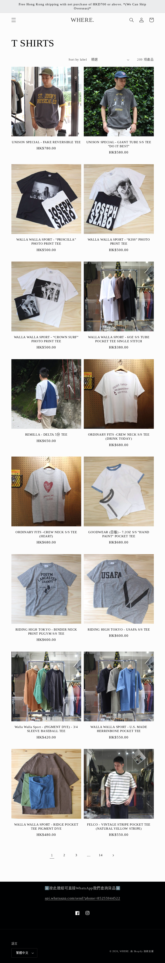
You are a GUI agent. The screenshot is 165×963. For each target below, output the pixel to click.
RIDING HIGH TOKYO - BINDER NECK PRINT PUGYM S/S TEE (46, 631)
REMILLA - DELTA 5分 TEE (46, 434)
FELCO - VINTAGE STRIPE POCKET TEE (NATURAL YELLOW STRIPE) (118, 826)
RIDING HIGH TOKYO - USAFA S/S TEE (119, 629)
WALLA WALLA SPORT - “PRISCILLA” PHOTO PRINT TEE (46, 241)
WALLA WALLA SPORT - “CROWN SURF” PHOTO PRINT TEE (46, 339)
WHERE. (125, 951)
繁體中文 (22, 952)
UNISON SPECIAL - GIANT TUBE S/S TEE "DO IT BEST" (118, 144)
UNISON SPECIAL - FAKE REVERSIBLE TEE (46, 142)
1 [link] (52, 855)
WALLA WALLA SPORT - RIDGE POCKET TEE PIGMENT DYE (46, 826)
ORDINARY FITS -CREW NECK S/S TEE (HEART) (46, 534)
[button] (13, 20)
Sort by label (78, 59)
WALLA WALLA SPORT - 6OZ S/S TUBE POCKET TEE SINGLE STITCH (118, 339)
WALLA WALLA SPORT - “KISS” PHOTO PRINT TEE (119, 241)
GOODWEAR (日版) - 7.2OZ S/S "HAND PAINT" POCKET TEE (118, 534)
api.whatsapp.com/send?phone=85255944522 (82, 898)
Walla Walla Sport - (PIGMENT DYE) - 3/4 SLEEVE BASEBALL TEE (46, 729)
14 (100, 855)
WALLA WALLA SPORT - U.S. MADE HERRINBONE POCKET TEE (118, 729)
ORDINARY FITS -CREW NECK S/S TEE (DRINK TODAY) (119, 436)
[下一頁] (113, 855)
